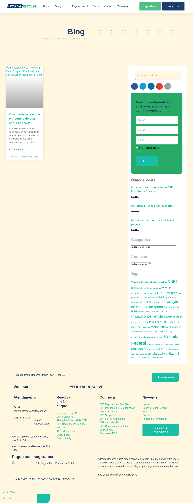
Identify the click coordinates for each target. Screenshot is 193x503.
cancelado (162, 282)
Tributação (158, 357)
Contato (108, 6)
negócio (164, 331)
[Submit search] (43, 498)
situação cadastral (166, 353)
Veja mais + (16, 149)
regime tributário (154, 344)
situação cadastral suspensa (141, 358)
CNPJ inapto (137, 288)
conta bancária (151, 288)
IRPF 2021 (175, 322)
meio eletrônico (136, 331)
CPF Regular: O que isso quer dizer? (153, 206)
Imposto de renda (147, 316)
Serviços (59, 6)
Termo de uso (124, 6)
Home (46, 6)
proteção (160, 337)
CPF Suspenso (152, 302)
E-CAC (165, 311)
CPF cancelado (149, 293)
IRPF (165, 322)
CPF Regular (164, 297)
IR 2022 (156, 322)
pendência (136, 337)
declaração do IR (143, 312)
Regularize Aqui (80, 6)
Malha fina (158, 327)
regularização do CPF (141, 354)
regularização (171, 349)
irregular (146, 327)
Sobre (96, 6)
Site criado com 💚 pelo (117, 474)
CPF (162, 287)
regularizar (139, 349)
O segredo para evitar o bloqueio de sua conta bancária (24, 119)
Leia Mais (135, 197)
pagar (171, 331)
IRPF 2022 (136, 327)
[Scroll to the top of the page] (1, 488)
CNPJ (172, 281)
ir (150, 322)
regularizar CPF (155, 349)
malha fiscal (173, 327)
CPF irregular (167, 293)
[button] (134, 86)
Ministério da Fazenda (151, 331)
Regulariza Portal (171, 344)
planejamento (149, 337)
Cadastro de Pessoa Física (144, 282)
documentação (155, 312)
